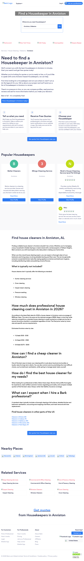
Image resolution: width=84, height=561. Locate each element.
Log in (61, 3)
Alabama (23, 51)
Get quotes (42, 510)
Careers (37, 536)
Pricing (19, 536)
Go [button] (60, 26)
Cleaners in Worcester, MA (20, 423)
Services (4, 51)
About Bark (38, 534)
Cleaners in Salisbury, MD (20, 421)
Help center (21, 542)
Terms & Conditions (30, 556)
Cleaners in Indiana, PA (19, 419)
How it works (5, 536)
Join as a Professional (24, 539)
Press (36, 544)
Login (3, 539)
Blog (36, 542)
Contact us (77, 533)
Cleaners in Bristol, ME (19, 417)
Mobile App (5, 542)
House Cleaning (13, 51)
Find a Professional (7, 534)
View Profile (14, 200)
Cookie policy (42, 556)
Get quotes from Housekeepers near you (42, 139)
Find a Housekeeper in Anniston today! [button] (15, 101)
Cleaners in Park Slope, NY (20, 425)
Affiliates (38, 539)
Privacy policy (52, 556)
